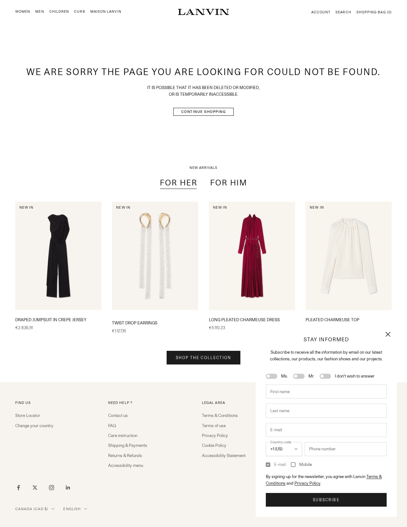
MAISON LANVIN (105, 12)
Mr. (311, 375)
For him (228, 182)
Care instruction (122, 435)
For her (178, 182)
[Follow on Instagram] (51, 487)
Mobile (305, 464)
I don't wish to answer (355, 375)
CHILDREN (59, 12)
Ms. (284, 375)
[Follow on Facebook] (18, 487)
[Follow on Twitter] (35, 487)
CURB (79, 12)
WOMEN (22, 12)
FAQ (112, 425)
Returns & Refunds (125, 455)
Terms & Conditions (220, 415)
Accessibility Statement (223, 455)
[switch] (271, 376)
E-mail (280, 464)
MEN (39, 12)
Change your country (34, 425)
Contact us (118, 415)
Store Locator (27, 415)
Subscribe (326, 499)
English (72, 509)
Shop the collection (203, 357)
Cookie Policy (214, 445)
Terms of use (214, 425)
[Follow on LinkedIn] (68, 487)
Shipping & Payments (127, 445)
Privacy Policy (307, 483)
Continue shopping (203, 111)
